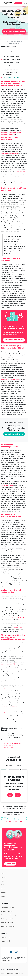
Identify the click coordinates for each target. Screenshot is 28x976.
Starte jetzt (10, 864)
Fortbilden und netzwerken (11, 69)
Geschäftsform (20, 171)
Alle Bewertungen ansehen (14, 821)
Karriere (3, 892)
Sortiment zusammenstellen (11, 59)
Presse (3, 896)
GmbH (15, 183)
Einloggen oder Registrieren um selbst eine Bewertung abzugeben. (14, 818)
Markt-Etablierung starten (11, 56)
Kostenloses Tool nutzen (14, 434)
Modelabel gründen (7, 922)
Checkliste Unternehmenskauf (10, 689)
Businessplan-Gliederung (8, 919)
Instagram (4, 937)
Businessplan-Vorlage (7, 907)
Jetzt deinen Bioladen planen (14, 32)
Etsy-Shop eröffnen (7, 911)
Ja (10, 795)
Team (3, 888)
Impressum (9, 973)
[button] (25, 2)
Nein (17, 795)
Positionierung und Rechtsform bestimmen (12, 52)
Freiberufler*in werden (8, 926)
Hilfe (2, 881)
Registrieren (18, 3)
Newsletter (4, 941)
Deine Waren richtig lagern (11, 62)
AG (21, 183)
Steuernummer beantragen (9, 915)
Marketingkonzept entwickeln (12, 66)
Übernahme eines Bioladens (11, 77)
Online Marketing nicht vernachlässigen (10, 73)
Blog (2, 873)
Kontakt (3, 877)
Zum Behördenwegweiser (13, 340)
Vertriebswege (18, 627)
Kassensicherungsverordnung (10, 379)
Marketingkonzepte (7, 485)
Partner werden (6, 885)
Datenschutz (19, 973)
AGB (2, 973)
